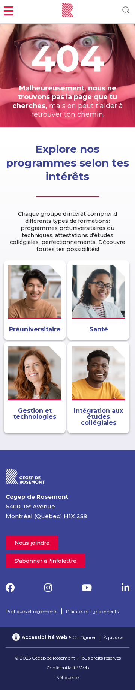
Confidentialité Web (67, 667)
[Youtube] (87, 587)
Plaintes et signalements (92, 611)
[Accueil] (25, 476)
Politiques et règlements (31, 611)
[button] (9, 10)
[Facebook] (10, 587)
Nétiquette (67, 677)
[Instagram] (48, 587)
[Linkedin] (125, 587)
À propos (113, 637)
